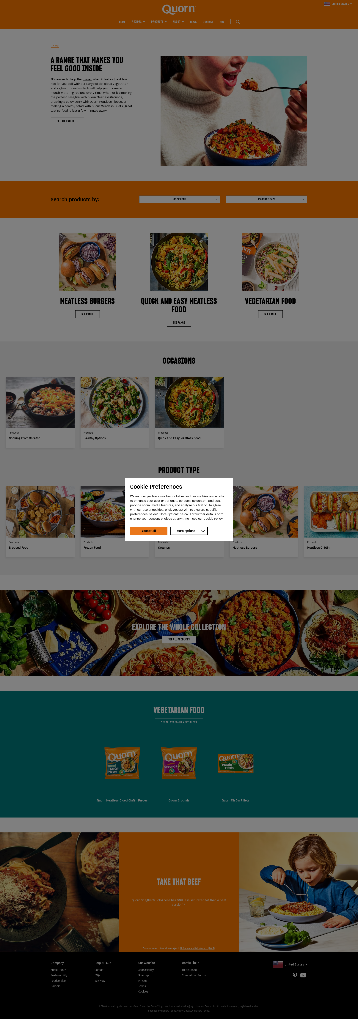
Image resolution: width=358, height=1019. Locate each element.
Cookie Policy (213, 518)
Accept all (149, 531)
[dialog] (179, 509)
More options (186, 531)
